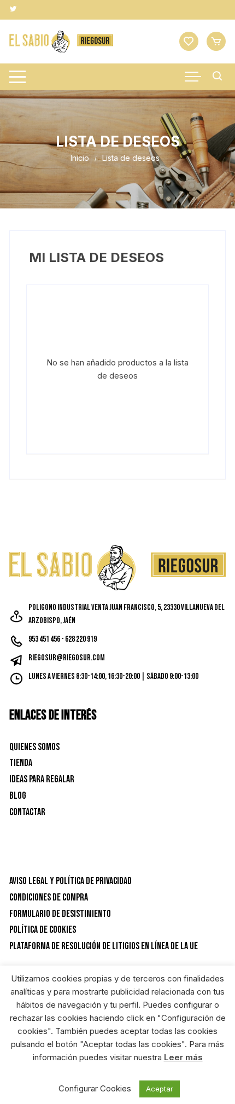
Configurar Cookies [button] (94, 1088)
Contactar (27, 812)
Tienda (20, 763)
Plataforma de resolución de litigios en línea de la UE (103, 946)
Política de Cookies (42, 930)
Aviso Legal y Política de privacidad (70, 881)
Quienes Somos (34, 747)
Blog (17, 795)
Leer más (183, 1057)
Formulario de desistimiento (60, 914)
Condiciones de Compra (48, 897)
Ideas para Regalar (41, 779)
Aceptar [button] (159, 1088)
